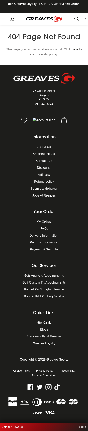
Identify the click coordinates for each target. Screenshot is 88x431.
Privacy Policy (44, 370)
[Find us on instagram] (48, 387)
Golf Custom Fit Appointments (44, 282)
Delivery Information (44, 235)
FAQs (44, 229)
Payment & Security (44, 249)
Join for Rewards (13, 427)
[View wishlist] (24, 120)
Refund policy (44, 182)
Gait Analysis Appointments (44, 276)
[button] (4, 19)
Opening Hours (44, 154)
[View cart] (64, 120)
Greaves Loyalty (44, 343)
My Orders (44, 222)
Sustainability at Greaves (44, 336)
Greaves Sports (57, 359)
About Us (44, 147)
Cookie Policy (21, 370)
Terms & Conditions (44, 375)
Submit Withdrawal (44, 188)
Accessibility (67, 370)
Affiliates (44, 175)
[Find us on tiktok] (57, 387)
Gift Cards (44, 322)
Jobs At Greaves (44, 195)
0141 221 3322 (44, 103)
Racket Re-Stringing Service (44, 289)
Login (82, 427)
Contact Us (44, 161)
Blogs (44, 329)
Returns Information (44, 242)
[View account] (44, 120)
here (75, 49)
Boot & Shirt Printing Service (44, 296)
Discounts (44, 168)
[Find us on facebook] (30, 387)
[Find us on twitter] (39, 387)
